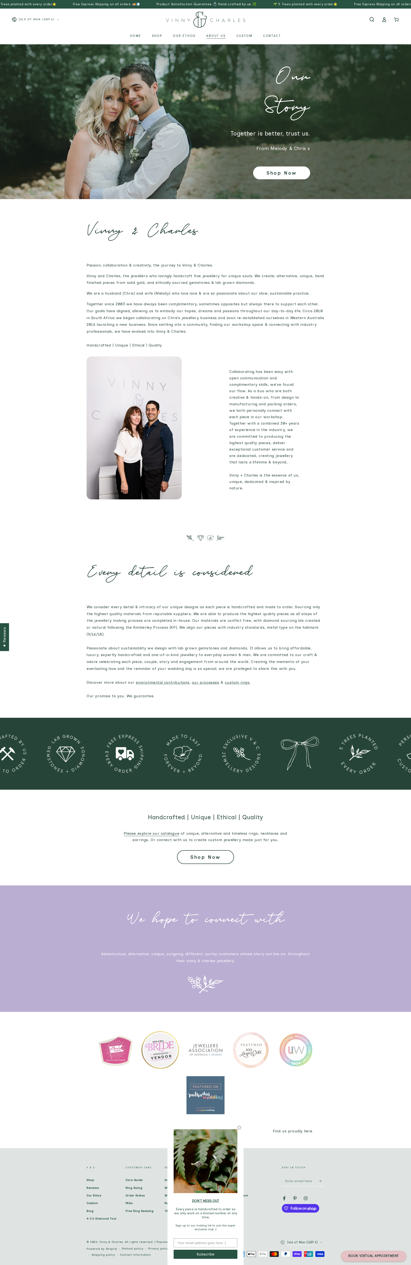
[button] (372, 19)
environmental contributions (162, 682)
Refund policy (132, 1248)
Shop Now (282, 173)
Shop (90, 1180)
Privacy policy (158, 1248)
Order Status (135, 1195)
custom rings (237, 682)
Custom (92, 1203)
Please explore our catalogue (151, 833)
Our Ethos (94, 1195)
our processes (205, 682)
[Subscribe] (321, 1181)
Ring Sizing (134, 1188)
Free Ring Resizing (140, 1211)
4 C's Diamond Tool (102, 1218)
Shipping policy (103, 1254)
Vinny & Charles (111, 1242)
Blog (90, 1211)
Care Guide (134, 1180)
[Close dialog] (239, 1127)
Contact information (135, 1254)
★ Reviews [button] (4, 637)
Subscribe (205, 1254)
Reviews (93, 1188)
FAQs (129, 1203)
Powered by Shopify (102, 1248)
